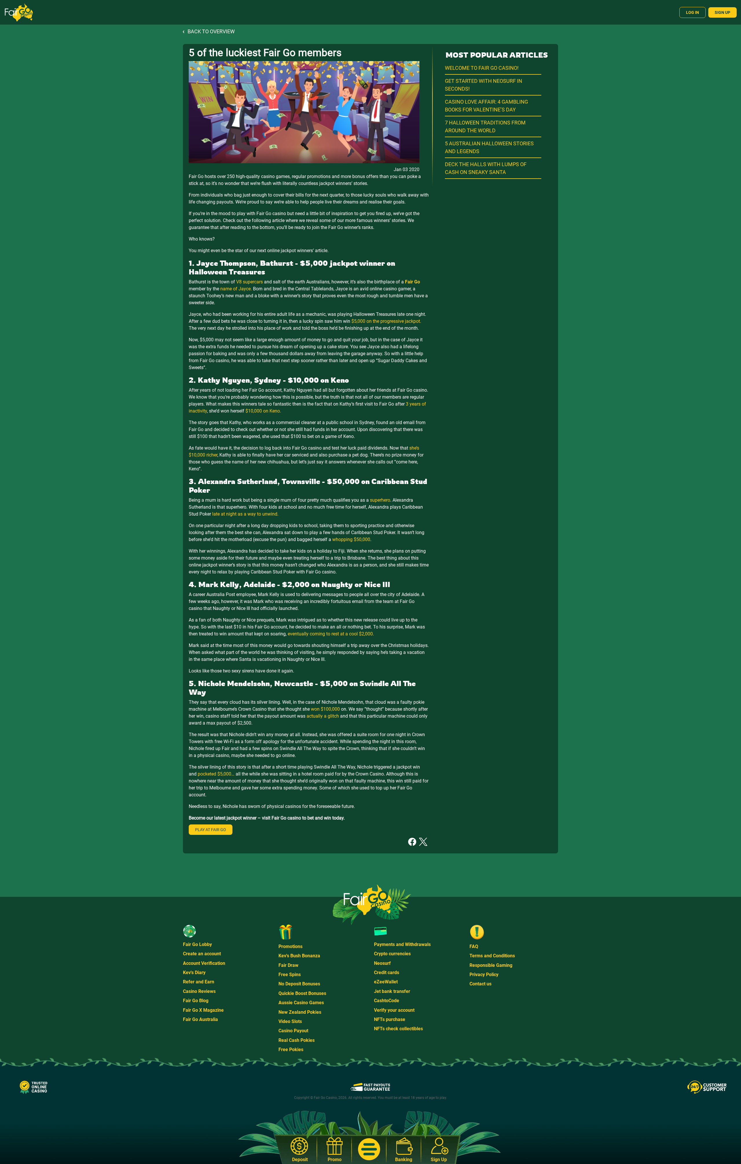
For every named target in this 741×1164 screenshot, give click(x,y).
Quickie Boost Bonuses (302, 993)
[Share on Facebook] (412, 841)
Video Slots (290, 1021)
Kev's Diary (194, 972)
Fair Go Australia (200, 1019)
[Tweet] (423, 841)
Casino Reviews (199, 991)
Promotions (290, 946)
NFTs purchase (389, 1019)
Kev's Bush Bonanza (299, 955)
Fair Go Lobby (197, 944)
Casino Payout (293, 1030)
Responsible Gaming (490, 965)
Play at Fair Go (210, 829)
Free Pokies (290, 1049)
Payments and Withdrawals (402, 944)
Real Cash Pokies (296, 1040)
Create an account (202, 953)
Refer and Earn (198, 982)
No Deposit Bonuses (299, 984)
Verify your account (394, 1010)
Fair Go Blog (195, 1000)
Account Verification (204, 963)
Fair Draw (288, 965)
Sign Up (722, 12)
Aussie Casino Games (301, 1002)
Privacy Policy (483, 974)
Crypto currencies (392, 953)
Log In (692, 12)
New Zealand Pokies (299, 1012)
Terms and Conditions (492, 955)
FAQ (473, 946)
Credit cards (386, 972)
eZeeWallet (386, 982)
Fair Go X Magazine (203, 1010)
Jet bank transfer (392, 991)
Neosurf (382, 963)
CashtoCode (386, 1000)
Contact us (480, 984)
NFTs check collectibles (398, 1028)
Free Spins (289, 974)
